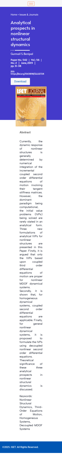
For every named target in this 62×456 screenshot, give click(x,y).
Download (20, 81)
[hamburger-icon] (31, 4)
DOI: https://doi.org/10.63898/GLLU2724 (27, 72)
